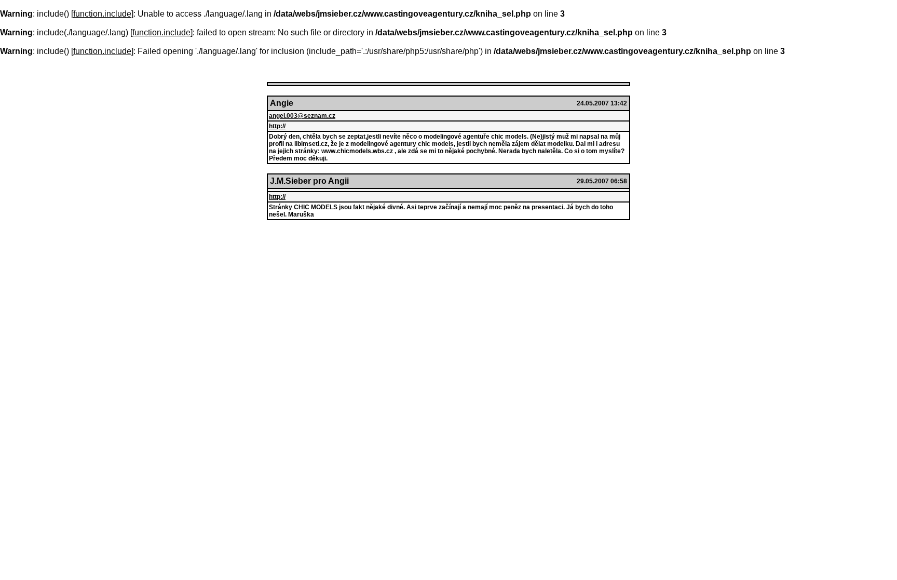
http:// (277, 126)
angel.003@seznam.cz (302, 115)
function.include (102, 13)
